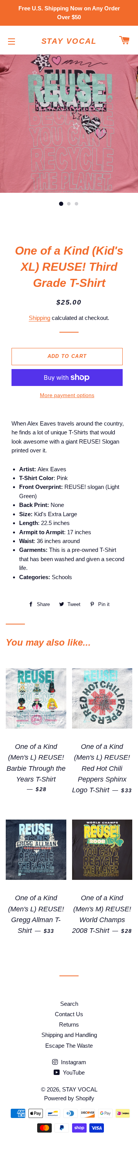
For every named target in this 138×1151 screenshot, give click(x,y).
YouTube (73, 1072)
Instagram (72, 1062)
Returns (69, 1024)
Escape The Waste (69, 1045)
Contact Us (69, 1014)
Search (69, 1003)
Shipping (39, 318)
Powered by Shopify (69, 1098)
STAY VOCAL (69, 41)
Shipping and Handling (69, 1035)
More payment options (67, 395)
